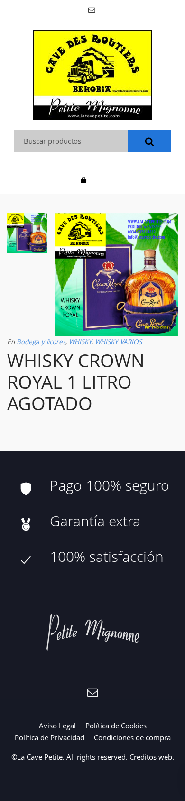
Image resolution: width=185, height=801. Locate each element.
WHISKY (80, 341)
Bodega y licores (41, 341)
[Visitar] (92, 9)
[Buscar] (149, 141)
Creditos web (151, 757)
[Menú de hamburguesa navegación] (101, 179)
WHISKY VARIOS (118, 341)
